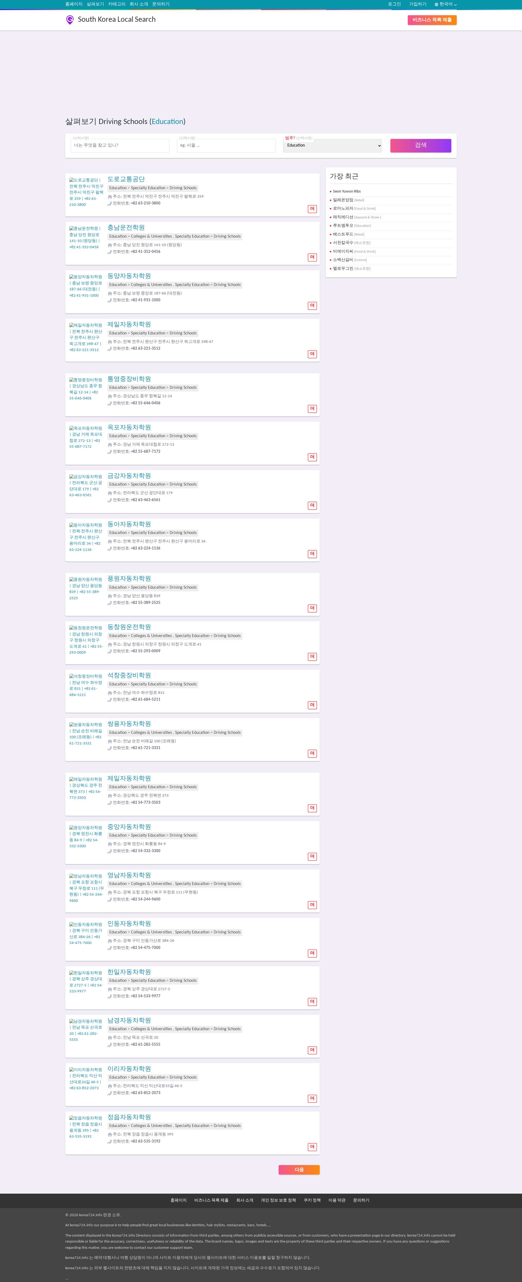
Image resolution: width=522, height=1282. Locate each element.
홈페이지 (74, 4)
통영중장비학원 (129, 379)
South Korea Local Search (117, 20)
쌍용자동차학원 (129, 724)
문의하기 (161, 4)
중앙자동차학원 (129, 827)
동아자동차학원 (129, 525)
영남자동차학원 (129, 876)
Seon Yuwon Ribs (347, 192)
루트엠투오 (352, 226)
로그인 (394, 4)
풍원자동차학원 (129, 579)
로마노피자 (354, 209)
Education (167, 122)
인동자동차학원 (129, 924)
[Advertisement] (228, 73)
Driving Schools (183, 188)
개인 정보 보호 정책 (278, 1201)
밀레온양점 (348, 200)
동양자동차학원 (129, 276)
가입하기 (418, 4)
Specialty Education (148, 188)
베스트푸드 (348, 234)
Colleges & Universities (151, 236)
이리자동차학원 (129, 1069)
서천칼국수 (352, 243)
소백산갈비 (350, 260)
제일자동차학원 (129, 325)
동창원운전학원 (129, 627)
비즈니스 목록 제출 (432, 20)
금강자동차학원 (129, 476)
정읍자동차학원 (129, 1118)
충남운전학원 (126, 228)
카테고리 (117, 4)
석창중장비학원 (129, 676)
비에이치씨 (354, 252)
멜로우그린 (352, 269)
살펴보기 (95, 4)
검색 (421, 145)
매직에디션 (357, 217)
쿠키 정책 (312, 1201)
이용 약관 (337, 1201)
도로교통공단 (126, 179)
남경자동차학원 (129, 1021)
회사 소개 (139, 4)
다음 (299, 1170)
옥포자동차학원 (129, 428)
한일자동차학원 (129, 972)
